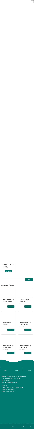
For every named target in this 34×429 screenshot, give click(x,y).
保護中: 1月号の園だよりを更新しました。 (8, 300)
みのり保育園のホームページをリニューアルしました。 (8, 264)
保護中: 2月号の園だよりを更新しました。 (8, 346)
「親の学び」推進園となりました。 (25, 300)
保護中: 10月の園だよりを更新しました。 (25, 346)
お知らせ (12, 426)
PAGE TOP (31, 421)
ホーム (4, 426)
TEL (30, 426)
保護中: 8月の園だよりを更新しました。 (25, 323)
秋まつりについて (7, 322)
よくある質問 (21, 426)
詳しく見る (8, 271)
